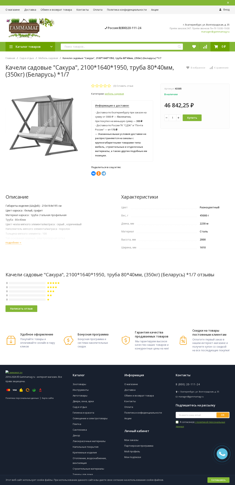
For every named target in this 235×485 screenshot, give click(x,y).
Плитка (77, 424)
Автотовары (80, 395)
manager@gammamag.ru (215, 31)
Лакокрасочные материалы (89, 441)
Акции (154, 9)
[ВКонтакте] (93, 173)
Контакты (82, 9)
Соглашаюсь (218, 480)
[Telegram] (104, 173)
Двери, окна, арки (83, 401)
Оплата (97, 9)
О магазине (13, 9)
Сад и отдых (27, 58)
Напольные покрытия (85, 446)
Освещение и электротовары (90, 418)
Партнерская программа (138, 445)
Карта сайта (48, 398)
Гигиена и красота (83, 412)
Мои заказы (131, 440)
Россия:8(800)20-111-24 (124, 28)
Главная (10, 58)
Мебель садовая (48, 58)
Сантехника (80, 429)
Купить (192, 117)
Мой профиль (132, 451)
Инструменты (81, 389)
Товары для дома (83, 474)
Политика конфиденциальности (127, 9)
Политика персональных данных (22, 398)
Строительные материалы (88, 468)
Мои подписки (132, 457)
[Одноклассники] (98, 173)
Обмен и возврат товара (56, 9)
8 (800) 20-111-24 (188, 384)
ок (222, 414)
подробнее (12, 242)
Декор (76, 435)
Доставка (30, 9)
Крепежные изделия (85, 452)
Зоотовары (79, 384)
